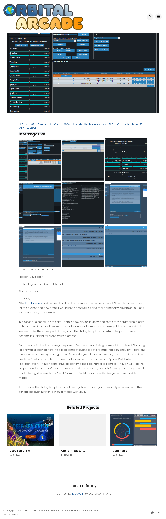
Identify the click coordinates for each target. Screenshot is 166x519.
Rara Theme (81, 510)
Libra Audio (120, 451)
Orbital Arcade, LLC (73, 451)
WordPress (12, 514)
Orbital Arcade (29, 510)
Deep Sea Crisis (20, 451)
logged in (78, 493)
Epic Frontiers (33, 303)
